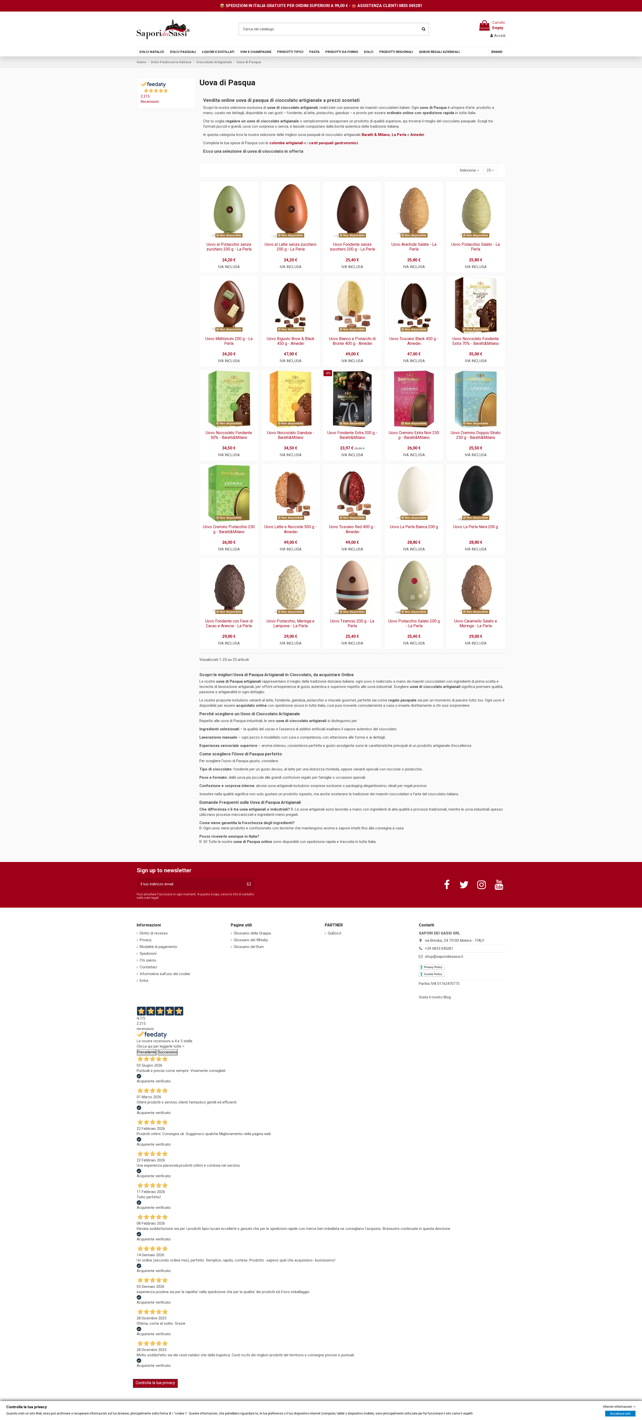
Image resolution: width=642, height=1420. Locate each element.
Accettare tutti (620, 1413)
